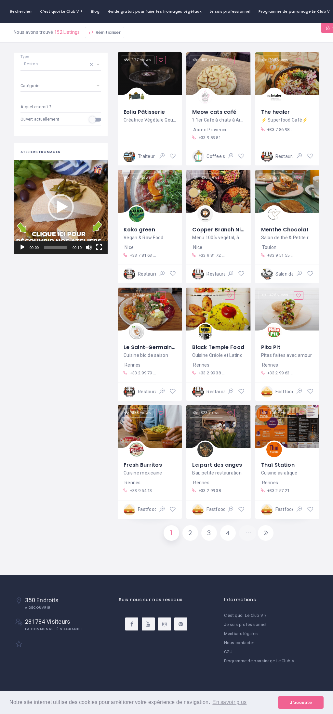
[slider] (55, 247)
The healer (275, 112)
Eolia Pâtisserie (144, 112)
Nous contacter (239, 642)
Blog (95, 11)
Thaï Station (278, 465)
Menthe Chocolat (285, 229)
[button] (61, 207)
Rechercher (21, 11)
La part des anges (217, 465)
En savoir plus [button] (229, 702)
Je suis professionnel (229, 11)
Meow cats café (214, 112)
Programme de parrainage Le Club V (259, 660)
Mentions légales (241, 633)
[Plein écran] (99, 247)
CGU (228, 651)
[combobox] (60, 107)
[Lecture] (22, 247)
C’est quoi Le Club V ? (61, 11)
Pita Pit (270, 347)
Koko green (139, 229)
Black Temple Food (218, 347)
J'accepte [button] (301, 702)
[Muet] (89, 247)
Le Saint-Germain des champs (165, 347)
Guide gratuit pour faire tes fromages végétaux (154, 11)
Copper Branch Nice (219, 229)
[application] (61, 207)
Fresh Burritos (143, 465)
